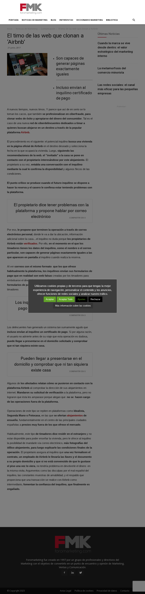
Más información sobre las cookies (73, 305)
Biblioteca (112, 20)
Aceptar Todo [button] (65, 299)
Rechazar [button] (95, 299)
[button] (133, 20)
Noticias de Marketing (35, 20)
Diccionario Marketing (89, 20)
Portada (14, 20)
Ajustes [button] (81, 299)
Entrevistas (66, 20)
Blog (53, 20)
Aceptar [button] (50, 299)
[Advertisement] (96, 7)
